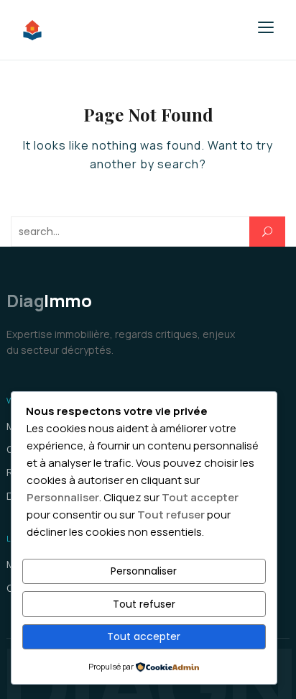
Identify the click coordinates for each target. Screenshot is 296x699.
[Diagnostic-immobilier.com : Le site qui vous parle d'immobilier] (117, 30)
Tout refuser (144, 604)
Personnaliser (144, 571)
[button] (266, 27)
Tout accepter (143, 636)
